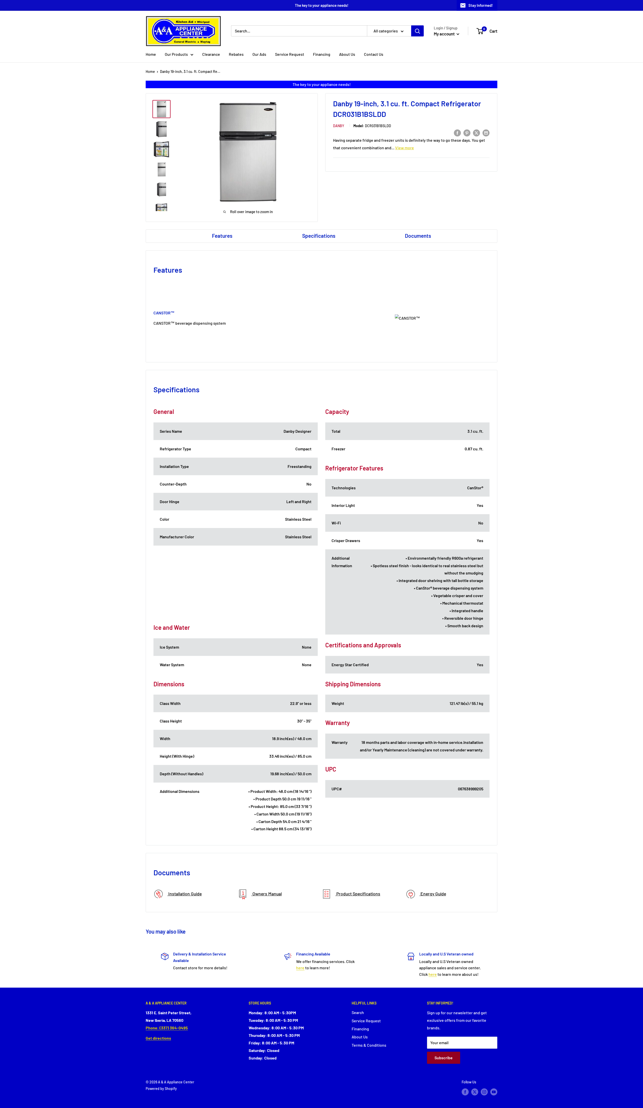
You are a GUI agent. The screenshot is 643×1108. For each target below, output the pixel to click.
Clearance (211, 54)
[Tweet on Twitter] (476, 132)
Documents (418, 235)
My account (444, 33)
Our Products (176, 54)
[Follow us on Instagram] (484, 1091)
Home (151, 54)
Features (222, 235)
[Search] (417, 30)
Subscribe (444, 1057)
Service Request (289, 54)
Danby (338, 126)
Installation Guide (184, 893)
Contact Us (373, 54)
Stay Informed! (480, 5)
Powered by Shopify (161, 1088)
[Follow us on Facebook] (465, 1091)
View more (404, 147)
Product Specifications (357, 893)
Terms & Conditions (369, 1045)
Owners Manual (266, 893)
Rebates (236, 54)
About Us (347, 54)
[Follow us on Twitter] (474, 1091)
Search (358, 1012)
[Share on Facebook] (457, 132)
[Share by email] (486, 132)
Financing (321, 54)
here (300, 967)
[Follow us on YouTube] (493, 1091)
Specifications (318, 235)
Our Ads (259, 54)
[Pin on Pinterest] (466, 132)
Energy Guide (432, 893)
